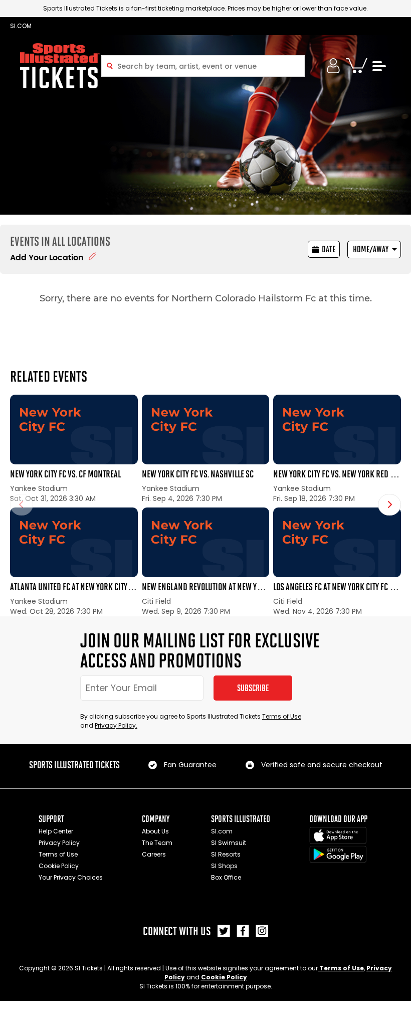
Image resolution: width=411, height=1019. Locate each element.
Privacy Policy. (116, 725)
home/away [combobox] (370, 249)
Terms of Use (281, 716)
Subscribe (253, 688)
